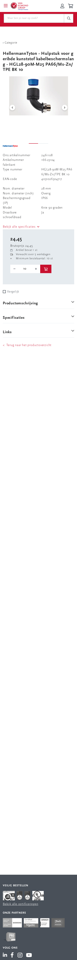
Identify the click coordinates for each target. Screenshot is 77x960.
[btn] (45, 269)
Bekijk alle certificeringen (20, 904)
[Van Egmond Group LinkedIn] (6, 955)
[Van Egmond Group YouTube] (29, 955)
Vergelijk (13, 291)
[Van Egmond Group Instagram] (20, 955)
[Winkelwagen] (71, 6)
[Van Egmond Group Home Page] (19, 6)
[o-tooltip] (25, 268)
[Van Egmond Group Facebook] (12, 955)
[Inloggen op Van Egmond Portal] (62, 6)
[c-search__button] (68, 18)
